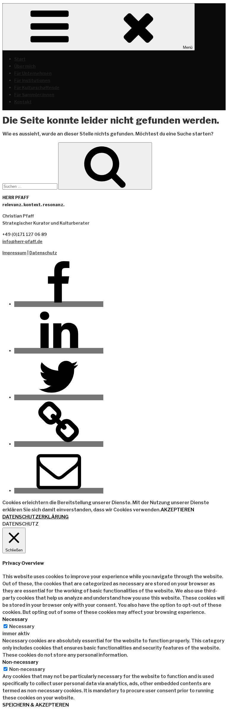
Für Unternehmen (33, 73)
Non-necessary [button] (20, 662)
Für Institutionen (32, 80)
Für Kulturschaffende (36, 87)
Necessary (21, 626)
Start (20, 59)
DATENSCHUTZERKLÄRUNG (35, 517)
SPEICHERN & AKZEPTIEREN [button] (35, 705)
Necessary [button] (15, 619)
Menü (187, 47)
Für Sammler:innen (34, 94)
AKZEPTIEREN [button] (177, 510)
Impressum (14, 252)
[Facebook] (58, 304)
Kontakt (22, 101)
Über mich (25, 66)
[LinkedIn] (58, 351)
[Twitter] (58, 397)
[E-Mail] (58, 491)
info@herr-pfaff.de (22, 241)
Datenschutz (43, 252)
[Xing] (58, 444)
